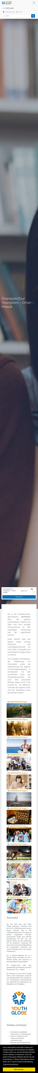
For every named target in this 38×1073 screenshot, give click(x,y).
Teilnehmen (19, 597)
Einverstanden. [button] (19, 1069)
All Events (10, 8)
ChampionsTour (10, 12)
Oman (20, 12)
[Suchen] (33, 16)
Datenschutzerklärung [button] (10, 1064)
